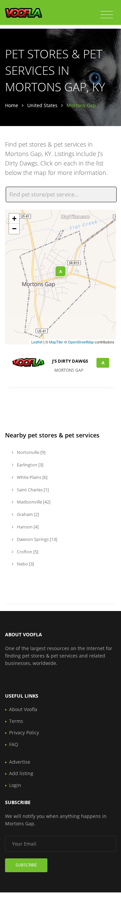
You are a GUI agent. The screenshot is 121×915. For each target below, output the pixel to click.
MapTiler (56, 341)
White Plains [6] (31, 477)
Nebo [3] (25, 564)
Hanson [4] (27, 527)
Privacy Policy (24, 732)
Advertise (19, 762)
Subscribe (26, 865)
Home (11, 105)
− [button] (14, 228)
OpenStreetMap (81, 341)
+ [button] (14, 218)
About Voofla (23, 709)
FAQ (13, 744)
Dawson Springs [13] (36, 539)
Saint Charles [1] (32, 490)
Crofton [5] (27, 552)
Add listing (21, 773)
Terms (16, 721)
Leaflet (36, 341)
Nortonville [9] (30, 452)
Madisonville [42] (33, 502)
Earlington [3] (29, 465)
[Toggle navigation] (106, 15)
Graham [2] (27, 514)
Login (15, 785)
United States (42, 105)
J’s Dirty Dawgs (70, 361)
